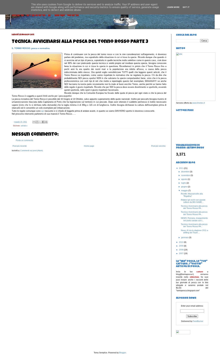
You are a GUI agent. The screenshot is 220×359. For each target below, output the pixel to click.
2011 (181, 168)
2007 (181, 253)
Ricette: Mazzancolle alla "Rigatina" (192, 195)
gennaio (185, 237)
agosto (184, 179)
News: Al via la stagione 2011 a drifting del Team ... (194, 231)
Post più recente (20, 146)
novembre (186, 175)
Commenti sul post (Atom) (31, 150)
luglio (184, 183)
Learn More (173, 7)
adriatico (24, 126)
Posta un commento (24, 140)
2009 (181, 246)
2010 (181, 242)
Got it (186, 7)
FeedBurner (198, 321)
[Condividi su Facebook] (43, 122)
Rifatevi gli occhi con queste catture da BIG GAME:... (193, 201)
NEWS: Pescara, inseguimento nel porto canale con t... (194, 219)
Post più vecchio (158, 146)
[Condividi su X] (40, 122)
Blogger (122, 353)
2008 (181, 250)
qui (42, 111)
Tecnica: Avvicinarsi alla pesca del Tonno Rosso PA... (194, 207)
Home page (89, 146)
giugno (184, 187)
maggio (184, 190)
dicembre (185, 172)
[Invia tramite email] (34, 122)
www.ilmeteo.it (198, 103)
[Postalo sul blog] (37, 122)
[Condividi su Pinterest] (46, 122)
